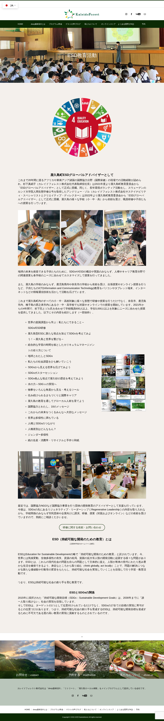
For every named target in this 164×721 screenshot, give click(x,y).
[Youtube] (138, 14)
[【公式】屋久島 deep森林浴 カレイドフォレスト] (82, 14)
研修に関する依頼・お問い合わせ (82, 527)
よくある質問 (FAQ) (126, 24)
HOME (20, 24)
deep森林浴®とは (38, 24)
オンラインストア (108, 24)
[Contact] (145, 14)
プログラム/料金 (55, 24)
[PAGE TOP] (82, 636)
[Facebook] (131, 14)
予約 (143, 24)
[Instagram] (126, 14)
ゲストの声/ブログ (73, 24)
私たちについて (91, 24)
